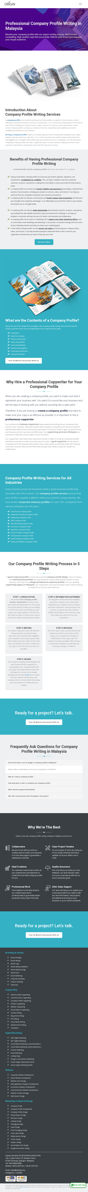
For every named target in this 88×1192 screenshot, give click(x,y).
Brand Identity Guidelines (19, 967)
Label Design (15, 1127)
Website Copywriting (18, 1007)
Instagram (9, 1173)
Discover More (44, 242)
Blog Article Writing (17, 1016)
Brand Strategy (16, 958)
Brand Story (15, 973)
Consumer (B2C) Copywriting (21, 998)
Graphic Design (16, 1142)
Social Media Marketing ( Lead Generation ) (26, 1044)
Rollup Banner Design (18, 1136)
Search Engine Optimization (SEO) (22, 1062)
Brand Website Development (21, 1078)
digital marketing (24, 1187)
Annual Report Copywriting (20, 1010)
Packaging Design (17, 1124)
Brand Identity (15, 961)
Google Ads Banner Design (20, 1148)
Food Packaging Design (19, 1130)
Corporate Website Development (22, 1075)
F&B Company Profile (18, 521)
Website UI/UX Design (18, 1081)
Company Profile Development (21, 1109)
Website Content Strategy (20, 1093)
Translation (15, 1028)
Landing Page (15, 1056)
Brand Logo (15, 964)
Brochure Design (16, 1118)
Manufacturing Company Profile (22, 524)
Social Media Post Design (19, 1145)
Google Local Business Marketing (22, 1059)
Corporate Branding (17, 979)
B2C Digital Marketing (18, 1041)
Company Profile (16, 1106)
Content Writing (16, 1013)
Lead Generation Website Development (24, 1090)
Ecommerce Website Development (23, 1087)
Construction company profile (21, 511)
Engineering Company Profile (21, 518)
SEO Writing (15, 1019)
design (27, 675)
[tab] (44, 763)
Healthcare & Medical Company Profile (24, 514)
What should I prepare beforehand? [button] (21, 790)
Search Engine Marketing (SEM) (21, 1065)
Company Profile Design (19, 1112)
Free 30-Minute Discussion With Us (23, 361)
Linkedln (19, 1173)
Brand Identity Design (18, 970)
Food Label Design (17, 1133)
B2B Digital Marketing (18, 1038)
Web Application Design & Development (25, 1084)
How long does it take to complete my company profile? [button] (29, 783)
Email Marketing (16, 1053)
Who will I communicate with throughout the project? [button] (28, 796)
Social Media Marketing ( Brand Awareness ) (26, 1047)
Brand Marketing (16, 976)
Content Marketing (17, 1050)
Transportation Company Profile (22, 536)
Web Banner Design (18, 1096)
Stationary (14, 985)
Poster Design (16, 1139)
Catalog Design (16, 1121)
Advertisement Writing (18, 1025)
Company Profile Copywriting (21, 1001)
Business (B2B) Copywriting (20, 995)
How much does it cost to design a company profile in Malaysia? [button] (32, 763)
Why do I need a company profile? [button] (20, 777)
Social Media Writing (18, 1022)
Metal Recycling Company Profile (22, 539)
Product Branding (17, 982)
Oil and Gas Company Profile (21, 527)
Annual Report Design (18, 1115)
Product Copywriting (18, 1004)
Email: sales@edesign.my (15, 1170)
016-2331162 (79, 1185)
